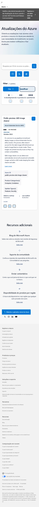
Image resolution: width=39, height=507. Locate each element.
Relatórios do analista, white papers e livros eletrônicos (16, 434)
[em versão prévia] (22, 101)
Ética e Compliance (6, 486)
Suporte (4, 391)
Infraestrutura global (7, 337)
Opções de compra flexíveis (9, 367)
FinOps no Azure (6, 370)
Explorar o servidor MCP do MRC (30, 14)
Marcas (21, 486)
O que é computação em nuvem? (10, 446)
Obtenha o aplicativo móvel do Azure (17, 312)
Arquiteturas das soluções (8, 388)
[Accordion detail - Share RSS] (9, 206)
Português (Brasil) (9, 473)
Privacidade (23, 483)
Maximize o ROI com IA (8, 373)
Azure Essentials (6, 346)
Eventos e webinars (7, 431)
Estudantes (5, 428)
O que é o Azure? (6, 331)
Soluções (4, 382)
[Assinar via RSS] (19, 74)
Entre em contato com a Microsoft (10, 483)
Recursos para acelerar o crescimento (11, 385)
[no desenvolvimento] (10, 101)
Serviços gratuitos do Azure (9, 364)
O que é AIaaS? (6, 458)
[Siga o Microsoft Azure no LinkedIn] (12, 316)
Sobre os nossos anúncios (8, 489)
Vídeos (4, 437)
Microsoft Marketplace (7, 407)
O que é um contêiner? (8, 464)
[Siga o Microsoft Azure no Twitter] (5, 316)
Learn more (8, 166)
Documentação (6, 419)
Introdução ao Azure (7, 334)
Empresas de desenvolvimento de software (12, 404)
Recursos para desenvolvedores (10, 425)
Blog (3, 422)
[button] (12, 74)
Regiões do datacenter (7, 340)
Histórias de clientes (7, 349)
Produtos (4, 358)
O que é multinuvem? (7, 449)
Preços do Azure (6, 361)
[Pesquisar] (34, 66)
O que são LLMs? (6, 461)
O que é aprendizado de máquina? (10, 452)
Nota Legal (15, 486)
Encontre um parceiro (7, 410)
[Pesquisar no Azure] (2, 2)
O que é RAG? (5, 468)
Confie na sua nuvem (7, 343)
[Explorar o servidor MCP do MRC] (26, 74)
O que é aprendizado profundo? (10, 455)
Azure (4, 7)
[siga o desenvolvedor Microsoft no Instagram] (9, 316)
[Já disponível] (31, 101)
